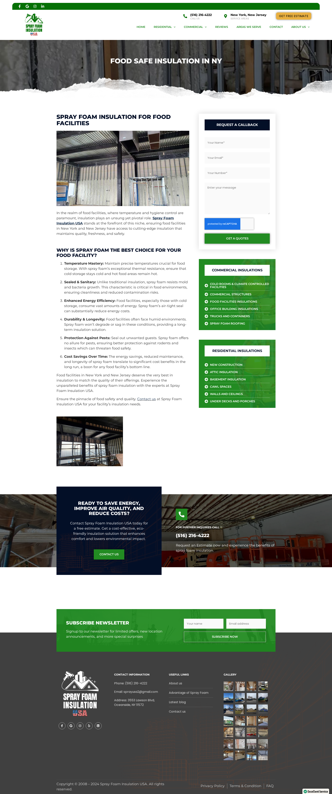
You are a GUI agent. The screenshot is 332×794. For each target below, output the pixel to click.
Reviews (221, 27)
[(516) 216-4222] (185, 16)
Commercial (193, 27)
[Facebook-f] (19, 6)
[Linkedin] (98, 725)
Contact (276, 27)
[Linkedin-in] (42, 6)
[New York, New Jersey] (225, 16)
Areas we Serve (249, 27)
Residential (163, 27)
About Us (298, 27)
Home (141, 27)
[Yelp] (89, 725)
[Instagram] (35, 6)
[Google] (27, 6)
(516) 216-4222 (201, 15)
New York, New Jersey (248, 15)
